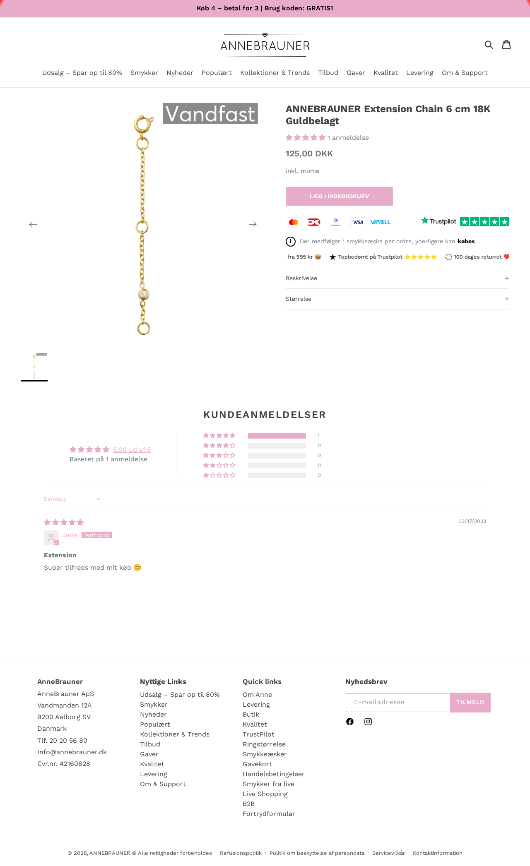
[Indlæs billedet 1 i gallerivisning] (34, 366)
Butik (251, 714)
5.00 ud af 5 (132, 449)
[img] (64, 522)
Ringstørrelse (264, 744)
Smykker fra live (268, 784)
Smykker (154, 704)
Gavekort (257, 764)
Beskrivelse (397, 277)
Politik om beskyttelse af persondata (317, 853)
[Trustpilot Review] (438, 222)
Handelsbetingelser (274, 774)
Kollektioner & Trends (175, 734)
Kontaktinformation (438, 853)
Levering (153, 774)
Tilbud (150, 744)
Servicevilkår (388, 853)
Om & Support (163, 784)
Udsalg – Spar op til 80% (180, 694)
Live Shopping (265, 794)
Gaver (149, 754)
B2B (249, 804)
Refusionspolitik (241, 853)
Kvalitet (152, 764)
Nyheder (153, 714)
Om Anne (257, 694)
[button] (144, 73)
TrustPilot (259, 734)
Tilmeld (470, 702)
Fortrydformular (269, 814)
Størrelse (397, 298)
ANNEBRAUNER (109, 853)
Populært (155, 724)
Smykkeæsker (265, 754)
